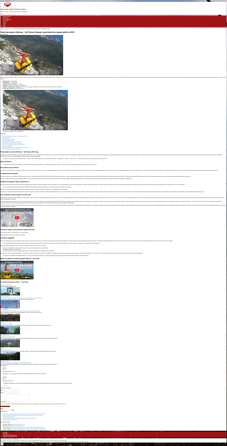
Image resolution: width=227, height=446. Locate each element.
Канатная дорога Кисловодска (18, 424)
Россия (4, 23)
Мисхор (10, 285)
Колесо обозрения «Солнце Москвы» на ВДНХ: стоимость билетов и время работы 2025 (20, 310)
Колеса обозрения (7, 19)
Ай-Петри (3, 285)
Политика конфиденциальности (10, 435)
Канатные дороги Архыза (6, 349)
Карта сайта (5, 433)
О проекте (5, 432)
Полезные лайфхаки (7, 146)
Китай (4, 26)
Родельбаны (5, 20)
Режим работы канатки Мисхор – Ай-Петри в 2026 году (15, 136)
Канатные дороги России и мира (13, 9)
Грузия (4, 25)
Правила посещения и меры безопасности (12, 141)
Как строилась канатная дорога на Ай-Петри (12, 143)
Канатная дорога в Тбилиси (6, 323)
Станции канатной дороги (8, 140)
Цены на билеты (6, 137)
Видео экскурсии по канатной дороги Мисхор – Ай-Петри (15, 147)
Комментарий (3, 401)
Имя (1, 390)
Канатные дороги (7, 16)
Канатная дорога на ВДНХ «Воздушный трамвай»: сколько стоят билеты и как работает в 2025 (21, 297)
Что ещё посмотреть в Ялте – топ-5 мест (12, 148)
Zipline (4, 22)
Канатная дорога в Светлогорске (7, 336)
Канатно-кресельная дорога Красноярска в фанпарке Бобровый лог (15, 362)
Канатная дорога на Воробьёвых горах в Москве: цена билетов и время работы (26, 427)
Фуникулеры (6, 17)
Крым (7, 285)
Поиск (13, 410)
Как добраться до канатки (8, 139)
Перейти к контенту (4, 1)
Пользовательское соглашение (10, 436)
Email (1, 392)
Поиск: (2, 14)
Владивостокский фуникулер (17, 425)
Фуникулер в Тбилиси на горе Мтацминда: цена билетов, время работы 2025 (20, 418)
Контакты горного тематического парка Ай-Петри (14, 144)
